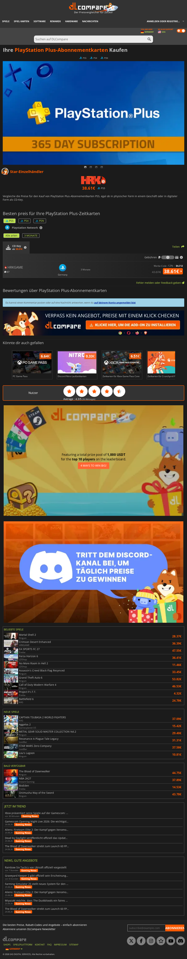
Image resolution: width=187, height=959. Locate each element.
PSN (41, 220)
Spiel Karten (21, 21)
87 (7, 271)
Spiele (5, 21)
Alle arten (11, 235)
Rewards (55, 21)
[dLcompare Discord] (179, 941)
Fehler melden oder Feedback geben (159, 282)
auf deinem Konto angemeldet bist (115, 302)
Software (40, 21)
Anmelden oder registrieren (164, 21)
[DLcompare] (15, 938)
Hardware (71, 21)
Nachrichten (90, 21)
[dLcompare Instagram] (150, 941)
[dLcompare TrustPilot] (160, 941)
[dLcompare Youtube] (169, 941)
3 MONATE (30, 235)
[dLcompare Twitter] (130, 941)
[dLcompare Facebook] (140, 941)
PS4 (26, 220)
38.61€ (172, 271)
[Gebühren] (168, 257)
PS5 (11, 220)
